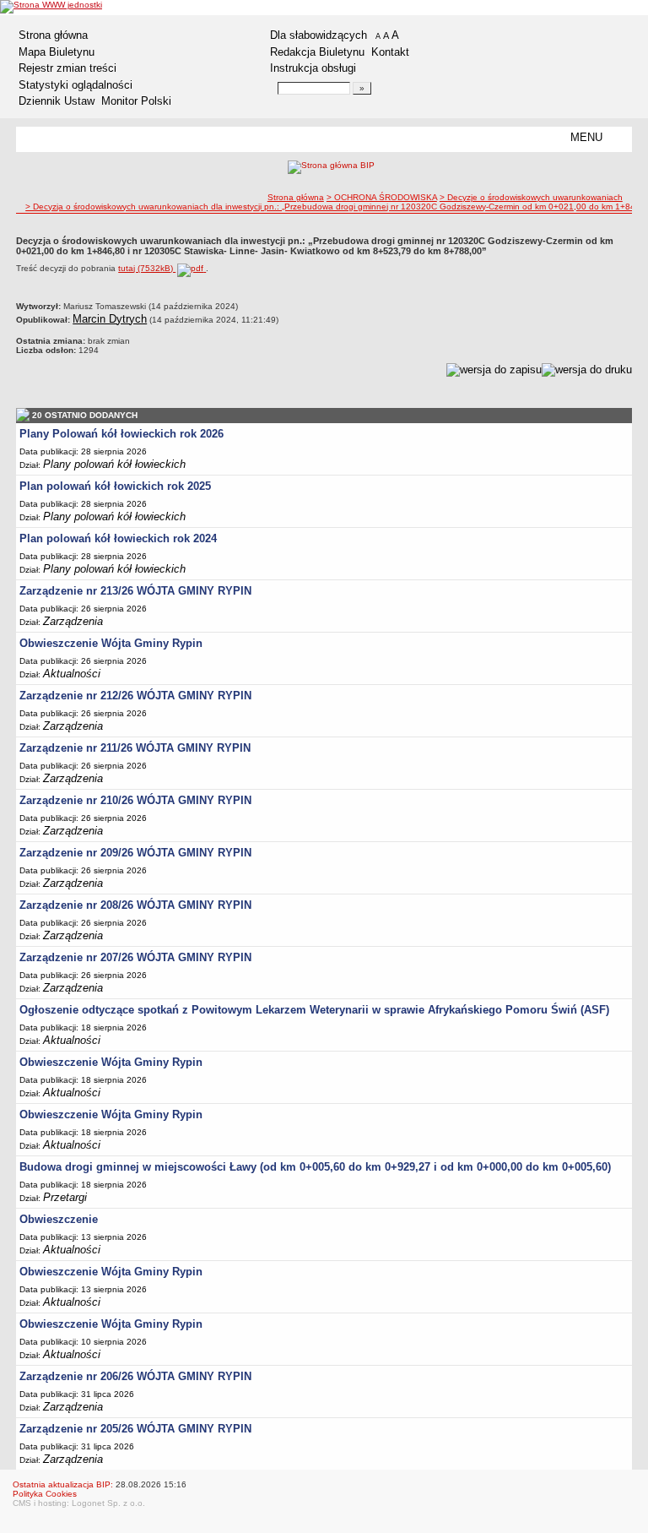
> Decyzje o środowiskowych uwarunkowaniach (531, 197)
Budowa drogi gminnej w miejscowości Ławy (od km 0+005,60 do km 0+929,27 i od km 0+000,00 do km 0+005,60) (315, 1167)
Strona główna (53, 35)
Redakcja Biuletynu (317, 52)
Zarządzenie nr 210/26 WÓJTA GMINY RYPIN (135, 800)
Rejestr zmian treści (67, 68)
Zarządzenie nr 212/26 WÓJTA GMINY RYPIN (135, 695)
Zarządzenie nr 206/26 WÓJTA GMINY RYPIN (135, 1376)
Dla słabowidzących (318, 35)
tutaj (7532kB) (147, 268)
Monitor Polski (136, 101)
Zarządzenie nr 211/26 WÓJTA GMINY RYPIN (135, 748)
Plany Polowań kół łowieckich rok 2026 (121, 433)
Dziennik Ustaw (56, 101)
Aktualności (71, 673)
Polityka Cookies (45, 1493)
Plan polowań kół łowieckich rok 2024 (118, 538)
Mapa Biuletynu (56, 52)
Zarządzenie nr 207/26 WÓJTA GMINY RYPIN (135, 957)
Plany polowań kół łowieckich (114, 464)
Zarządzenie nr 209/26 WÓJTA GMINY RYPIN (135, 852)
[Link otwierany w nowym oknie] (51, 7)
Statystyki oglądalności (75, 85)
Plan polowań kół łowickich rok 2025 (115, 486)
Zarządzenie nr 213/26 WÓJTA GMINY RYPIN (135, 590)
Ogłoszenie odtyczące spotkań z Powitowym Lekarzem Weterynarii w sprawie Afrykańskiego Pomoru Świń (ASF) (314, 1009)
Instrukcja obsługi (313, 68)
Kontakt (390, 52)
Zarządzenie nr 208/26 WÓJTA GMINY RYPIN (135, 905)
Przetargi (65, 1197)
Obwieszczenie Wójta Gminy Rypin (110, 643)
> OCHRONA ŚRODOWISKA (382, 197)
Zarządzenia (73, 621)
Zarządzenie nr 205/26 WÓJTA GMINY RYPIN (135, 1428)
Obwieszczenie (58, 1219)
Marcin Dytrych (110, 319)
